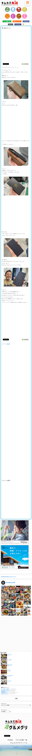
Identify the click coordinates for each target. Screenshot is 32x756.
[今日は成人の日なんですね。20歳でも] (27, 604)
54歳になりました (4, 693)
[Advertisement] (16, 45)
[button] (27, 3)
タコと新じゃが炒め (5, 688)
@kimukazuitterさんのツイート (8, 576)
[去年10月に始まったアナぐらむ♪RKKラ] (19, 612)
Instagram (18, 24)
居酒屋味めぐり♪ (4, 691)
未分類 (8, 344)
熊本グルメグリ (17, 21)
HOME (10, 740)
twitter (10, 24)
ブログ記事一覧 (7, 21)
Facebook (26, 21)
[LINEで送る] (25, 63)
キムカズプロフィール (18, 743)
